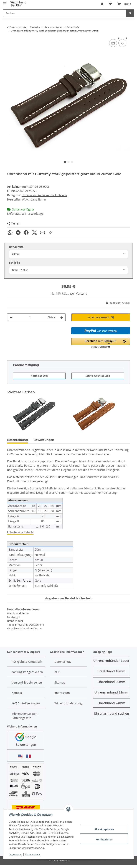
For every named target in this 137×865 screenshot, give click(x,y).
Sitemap (59, 682)
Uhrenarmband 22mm (111, 692)
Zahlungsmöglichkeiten (27, 672)
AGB (57, 672)
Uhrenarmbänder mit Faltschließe (44, 195)
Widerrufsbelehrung (68, 703)
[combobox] (68, 254)
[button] (102, 3)
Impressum (15, 854)
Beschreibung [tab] (17, 440)
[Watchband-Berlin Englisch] (21, 756)
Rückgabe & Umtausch (27, 662)
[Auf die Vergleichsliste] (113, 43)
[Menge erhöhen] (61, 317)
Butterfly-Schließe (42, 488)
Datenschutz (32, 854)
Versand (81, 294)
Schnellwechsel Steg (97, 375)
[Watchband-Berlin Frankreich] (29, 756)
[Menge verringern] (11, 317)
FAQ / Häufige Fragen (26, 703)
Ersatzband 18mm (111, 671)
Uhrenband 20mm (111, 682)
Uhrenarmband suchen (111, 713)
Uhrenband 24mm (111, 703)
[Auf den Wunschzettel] (122, 43)
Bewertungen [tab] (44, 440)
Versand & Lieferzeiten (27, 682)
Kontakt (17, 693)
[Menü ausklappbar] (4, 2)
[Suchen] (130, 13)
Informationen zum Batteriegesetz (24, 716)
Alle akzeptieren (104, 829)
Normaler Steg (39, 375)
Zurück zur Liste (18, 27)
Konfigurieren (104, 839)
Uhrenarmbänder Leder (111, 660)
